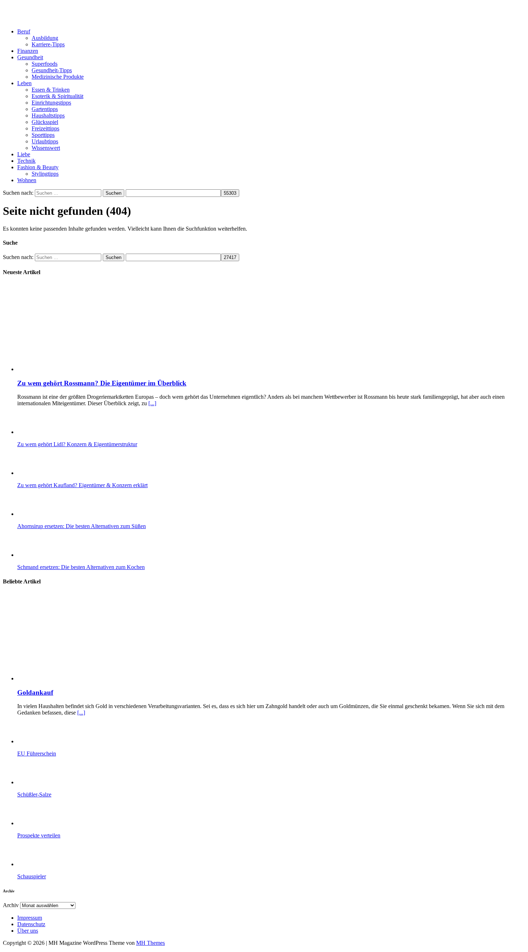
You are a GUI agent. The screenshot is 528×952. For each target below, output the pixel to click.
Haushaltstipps (48, 115)
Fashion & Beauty (38, 167)
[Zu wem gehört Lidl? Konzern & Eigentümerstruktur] (46, 432)
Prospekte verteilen (38, 835)
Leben (24, 83)
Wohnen (26, 180)
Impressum (29, 918)
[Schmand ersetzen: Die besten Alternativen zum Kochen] (46, 555)
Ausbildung (45, 38)
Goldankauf (35, 692)
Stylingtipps (45, 174)
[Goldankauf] (90, 678)
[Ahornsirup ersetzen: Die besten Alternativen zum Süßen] (46, 514)
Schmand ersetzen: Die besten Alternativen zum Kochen (81, 567)
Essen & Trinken (51, 90)
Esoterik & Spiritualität (57, 96)
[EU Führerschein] (46, 741)
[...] (152, 403)
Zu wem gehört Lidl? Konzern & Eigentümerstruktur (77, 444)
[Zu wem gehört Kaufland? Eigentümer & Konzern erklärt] (46, 473)
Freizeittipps (45, 128)
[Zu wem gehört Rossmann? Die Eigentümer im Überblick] (90, 369)
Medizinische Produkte (58, 77)
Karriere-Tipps (48, 44)
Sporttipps (43, 135)
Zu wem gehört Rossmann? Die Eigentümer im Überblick (101, 383)
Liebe (23, 154)
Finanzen (27, 51)
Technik (26, 161)
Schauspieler (31, 876)
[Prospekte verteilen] (46, 823)
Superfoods (44, 64)
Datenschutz (31, 924)
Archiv (11, 905)
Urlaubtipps (45, 141)
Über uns (27, 931)
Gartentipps (45, 109)
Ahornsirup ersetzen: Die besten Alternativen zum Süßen (81, 526)
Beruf (23, 31)
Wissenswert (46, 148)
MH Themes (150, 943)
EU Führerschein (36, 753)
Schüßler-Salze (34, 794)
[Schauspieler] (46, 864)
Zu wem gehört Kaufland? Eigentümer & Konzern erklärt (82, 485)
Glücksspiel (45, 122)
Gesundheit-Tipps (52, 70)
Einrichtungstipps (51, 103)
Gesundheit (30, 57)
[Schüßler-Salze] (46, 782)
